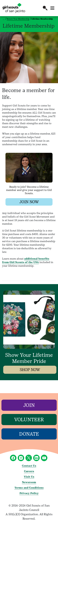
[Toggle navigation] (52, 8)
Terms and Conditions (29, 487)
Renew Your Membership (18, 19)
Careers (29, 471)
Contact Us (29, 465)
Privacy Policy (29, 493)
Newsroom (29, 482)
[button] (45, 8)
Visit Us (29, 476)
